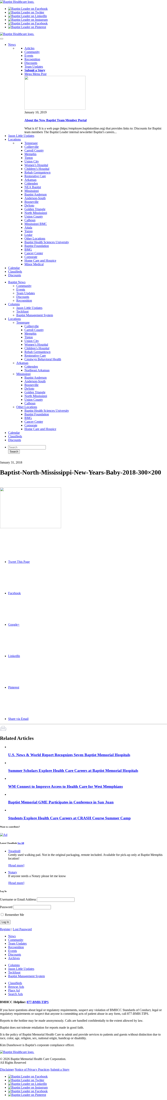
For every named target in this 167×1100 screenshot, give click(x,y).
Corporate (30, 257)
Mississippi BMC (35, 224)
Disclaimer (7, 1069)
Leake (28, 235)
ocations (14, 139)
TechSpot (22, 311)
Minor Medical (34, 264)
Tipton (28, 157)
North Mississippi (35, 213)
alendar (14, 268)
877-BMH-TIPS (38, 1002)
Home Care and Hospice (40, 260)
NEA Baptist (32, 187)
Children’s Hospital (36, 168)
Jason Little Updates (29, 308)
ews (12, 44)
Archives (14, 958)
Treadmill (14, 851)
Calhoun (29, 220)
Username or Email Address (18, 899)
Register (5, 929)
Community (32, 52)
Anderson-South (35, 198)
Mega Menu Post (35, 74)
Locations (14, 319)
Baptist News (16, 282)
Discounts (30, 63)
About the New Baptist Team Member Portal (55, 120)
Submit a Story (59, 1069)
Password (6, 907)
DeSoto (29, 205)
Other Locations (34, 238)
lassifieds (15, 271)
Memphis (30, 154)
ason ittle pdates (21, 135)
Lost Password (22, 929)
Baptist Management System (34, 315)
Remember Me (14, 914)
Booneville (31, 202)
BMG (28, 249)
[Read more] (16, 865)
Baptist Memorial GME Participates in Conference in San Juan (61, 802)
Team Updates (33, 66)
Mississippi (31, 191)
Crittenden (31, 183)
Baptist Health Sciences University (46, 242)
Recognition (32, 59)
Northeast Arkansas (36, 370)
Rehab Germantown (37, 172)
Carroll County (34, 150)
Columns (14, 304)
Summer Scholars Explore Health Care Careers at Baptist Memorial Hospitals (73, 770)
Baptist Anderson (35, 194)
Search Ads (15, 994)
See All (21, 843)
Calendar (14, 432)
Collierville (31, 146)
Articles (29, 48)
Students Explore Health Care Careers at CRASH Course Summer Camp (69, 818)
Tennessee (31, 143)
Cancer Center (33, 253)
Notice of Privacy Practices (32, 1069)
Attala (28, 227)
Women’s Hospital (36, 165)
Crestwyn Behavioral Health (42, 359)
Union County (33, 216)
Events (28, 55)
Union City (31, 161)
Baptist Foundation (36, 246)
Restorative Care (35, 176)
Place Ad (14, 990)
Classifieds (15, 436)
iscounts (14, 275)
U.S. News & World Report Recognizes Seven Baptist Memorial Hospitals (69, 755)
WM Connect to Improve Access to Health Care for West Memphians (65, 786)
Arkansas (30, 179)
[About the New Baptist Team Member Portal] (55, 108)
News (12, 936)
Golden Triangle (34, 209)
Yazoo (28, 231)
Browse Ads (16, 986)
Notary (12, 872)
